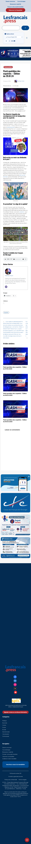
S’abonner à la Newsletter (15, 10)
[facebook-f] (15, 676)
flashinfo (6, 312)
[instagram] (15, 684)
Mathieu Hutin (20, 81)
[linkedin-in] (15, 680)
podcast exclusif (10, 127)
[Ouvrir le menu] (27, 38)
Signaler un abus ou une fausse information (15, 712)
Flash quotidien (8, 67)
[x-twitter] (15, 688)
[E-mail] (6, 287)
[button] (27, 840)
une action (21, 212)
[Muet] (9, 41)
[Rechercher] (25, 28)
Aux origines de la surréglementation (27, 329)
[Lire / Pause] (6, 41)
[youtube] (15, 692)
